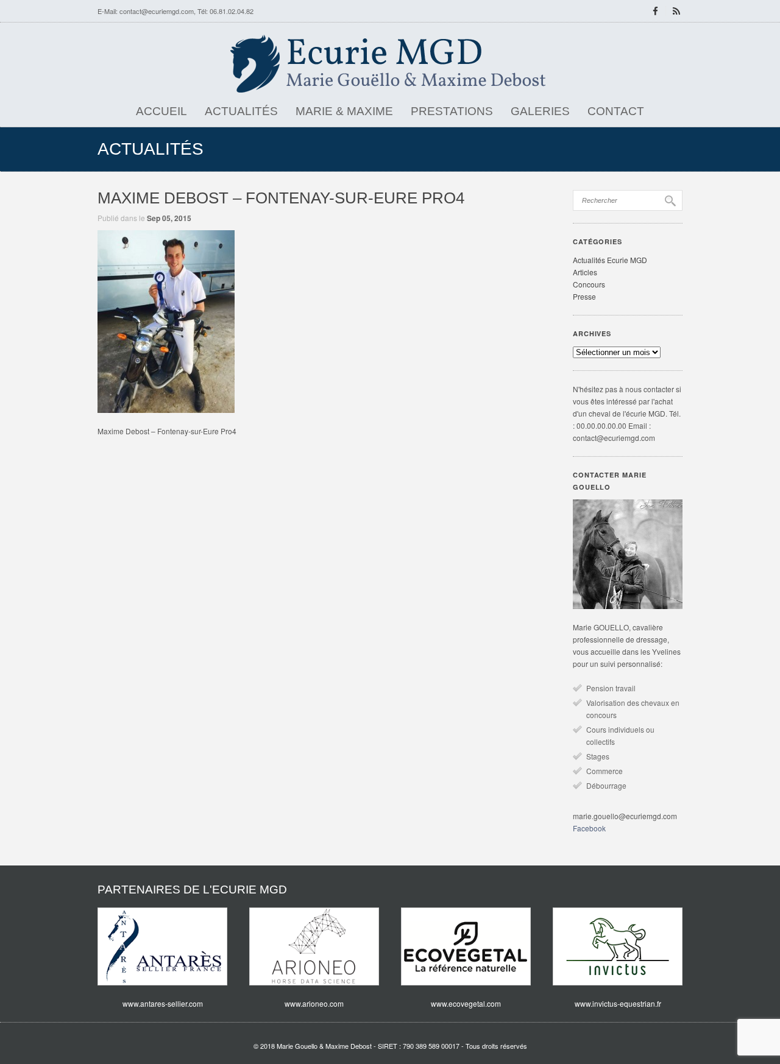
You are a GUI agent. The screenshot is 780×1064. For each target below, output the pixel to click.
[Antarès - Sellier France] (162, 946)
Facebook (589, 828)
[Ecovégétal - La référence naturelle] (466, 946)
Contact (615, 111)
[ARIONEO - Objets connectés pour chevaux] (314, 946)
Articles (585, 272)
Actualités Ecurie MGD (610, 260)
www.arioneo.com (314, 1003)
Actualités (241, 111)
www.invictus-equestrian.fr (618, 1003)
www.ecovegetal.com (466, 1003)
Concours (589, 284)
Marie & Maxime (344, 111)
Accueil (161, 111)
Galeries (540, 111)
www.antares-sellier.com (162, 1003)
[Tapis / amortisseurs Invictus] (617, 946)
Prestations (452, 111)
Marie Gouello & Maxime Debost (324, 1046)
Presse (584, 296)
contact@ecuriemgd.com (156, 11)
